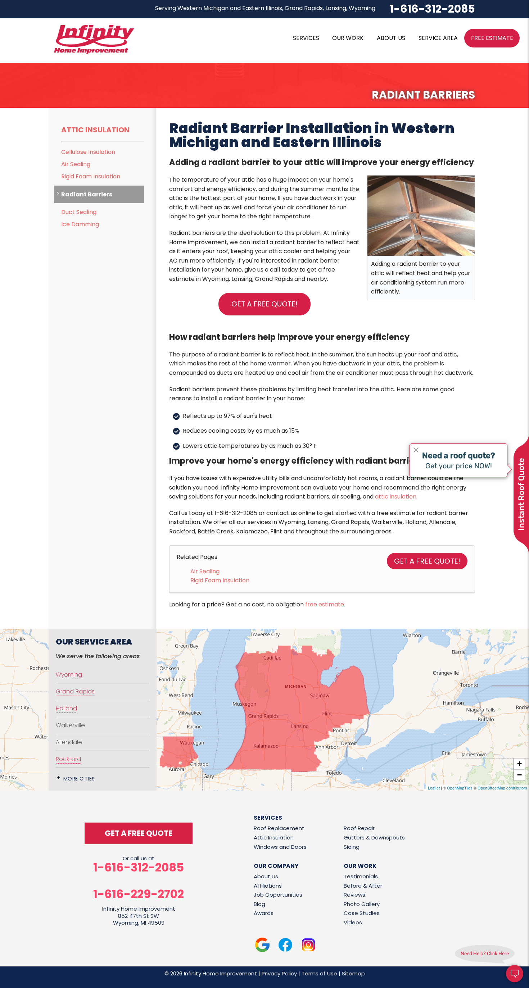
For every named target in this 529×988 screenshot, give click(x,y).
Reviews (354, 894)
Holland (66, 708)
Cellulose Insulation (88, 152)
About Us (266, 876)
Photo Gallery (362, 904)
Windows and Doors (280, 847)
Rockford (68, 759)
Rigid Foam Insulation (219, 580)
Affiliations (268, 885)
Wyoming (69, 674)
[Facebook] (285, 946)
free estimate (324, 604)
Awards (263, 913)
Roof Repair (359, 828)
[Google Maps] (262, 946)
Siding (352, 847)
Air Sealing (205, 571)
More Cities (79, 778)
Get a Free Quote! (264, 304)
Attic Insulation (95, 130)
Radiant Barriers (86, 194)
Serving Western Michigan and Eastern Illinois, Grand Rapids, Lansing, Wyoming (265, 8)
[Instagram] (308, 946)
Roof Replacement (279, 828)
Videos (353, 922)
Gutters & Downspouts (374, 837)
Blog (259, 904)
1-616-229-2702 (138, 894)
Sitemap (353, 973)
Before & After (363, 885)
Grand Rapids (75, 691)
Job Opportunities (278, 894)
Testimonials (361, 876)
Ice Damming (80, 224)
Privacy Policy (279, 973)
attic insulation (395, 496)
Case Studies (362, 913)
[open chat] (514, 973)
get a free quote (138, 833)
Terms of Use (319, 973)
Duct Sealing (78, 212)
